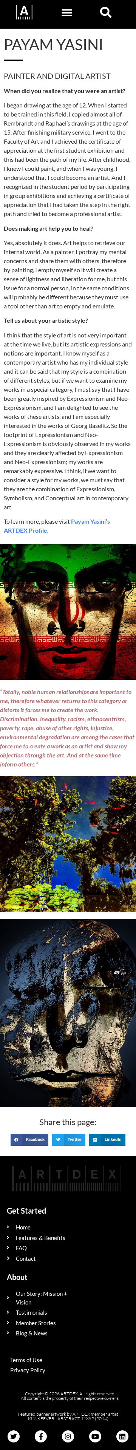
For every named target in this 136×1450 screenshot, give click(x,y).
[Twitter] (14, 1436)
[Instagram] (68, 1436)
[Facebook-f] (41, 1436)
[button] (66, 12)
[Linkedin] (122, 1436)
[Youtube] (95, 1436)
